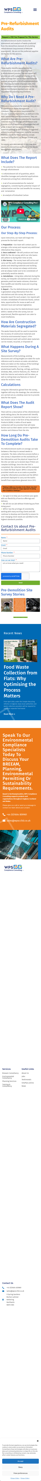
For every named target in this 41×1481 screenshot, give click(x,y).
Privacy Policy (15, 1478)
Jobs (23, 1076)
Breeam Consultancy (10, 1073)
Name (3, 538)
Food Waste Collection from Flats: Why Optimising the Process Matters (20, 681)
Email (3, 545)
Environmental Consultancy (8, 1077)
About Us (25, 1073)
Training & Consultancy (7, 1085)
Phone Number (7, 553)
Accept (20, 1461)
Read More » (9, 714)
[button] (38, 1441)
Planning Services (9, 1081)
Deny (20, 1467)
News (24, 1086)
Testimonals (26, 1080)
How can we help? (8, 560)
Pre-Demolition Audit (15, 147)
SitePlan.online (28, 1083)
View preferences (20, 1473)
